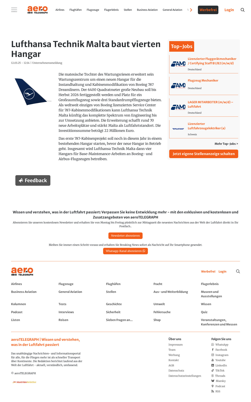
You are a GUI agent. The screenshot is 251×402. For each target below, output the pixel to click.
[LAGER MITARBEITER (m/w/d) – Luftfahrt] (203, 107)
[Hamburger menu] (14, 10)
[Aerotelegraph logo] (37, 9)
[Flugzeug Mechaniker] (203, 86)
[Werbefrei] (208, 271)
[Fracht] (173, 284)
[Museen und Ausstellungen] (220, 294)
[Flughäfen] (125, 284)
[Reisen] (78, 322)
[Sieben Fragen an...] (125, 322)
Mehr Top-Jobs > (226, 144)
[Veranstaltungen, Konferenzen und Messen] (220, 322)
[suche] (242, 9)
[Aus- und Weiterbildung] (173, 294)
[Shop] (173, 322)
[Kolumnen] (30, 304)
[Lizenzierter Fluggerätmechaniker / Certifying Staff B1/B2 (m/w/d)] (203, 64)
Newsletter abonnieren (125, 235)
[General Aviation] (78, 294)
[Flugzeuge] (78, 284)
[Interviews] (78, 312)
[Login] (222, 271)
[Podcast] (30, 312)
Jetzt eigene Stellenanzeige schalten (204, 154)
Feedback (36, 180)
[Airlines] (30, 284)
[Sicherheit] (125, 312)
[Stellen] (125, 294)
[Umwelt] (173, 304)
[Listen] (30, 322)
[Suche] (238, 271)
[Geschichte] (125, 304)
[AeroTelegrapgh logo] (22, 271)
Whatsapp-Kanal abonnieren (124, 251)
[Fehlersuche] (173, 312)
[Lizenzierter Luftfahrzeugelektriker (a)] (203, 129)
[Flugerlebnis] (220, 284)
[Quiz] (220, 312)
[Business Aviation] (30, 294)
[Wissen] (220, 304)
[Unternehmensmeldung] (47, 63)
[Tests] (78, 304)
